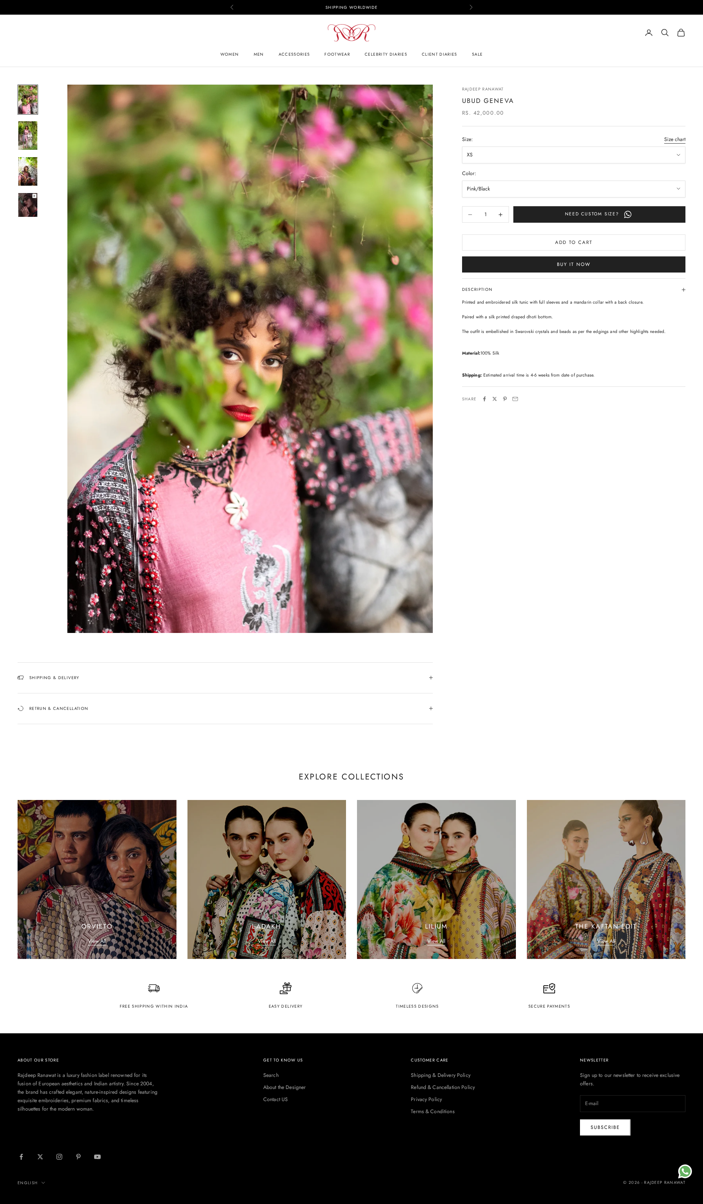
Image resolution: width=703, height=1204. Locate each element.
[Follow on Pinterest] (78, 1156)
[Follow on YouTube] (97, 1156)
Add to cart (573, 242)
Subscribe (605, 1127)
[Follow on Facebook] (21, 1156)
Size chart (674, 139)
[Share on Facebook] (484, 399)
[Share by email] (515, 399)
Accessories (294, 54)
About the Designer (284, 1087)
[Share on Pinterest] (505, 399)
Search (271, 1075)
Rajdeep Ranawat (483, 89)
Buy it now (574, 264)
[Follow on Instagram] (59, 1156)
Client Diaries (439, 54)
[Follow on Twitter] (40, 1156)
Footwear (337, 54)
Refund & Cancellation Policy (443, 1087)
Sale (477, 54)
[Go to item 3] (28, 171)
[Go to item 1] (28, 100)
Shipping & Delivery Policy (440, 1075)
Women (229, 54)
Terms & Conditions (433, 1111)
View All (97, 941)
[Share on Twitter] (495, 399)
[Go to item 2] (28, 136)
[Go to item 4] (28, 205)
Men (259, 54)
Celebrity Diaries (386, 54)
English (28, 1183)
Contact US (275, 1099)
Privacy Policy (426, 1099)
